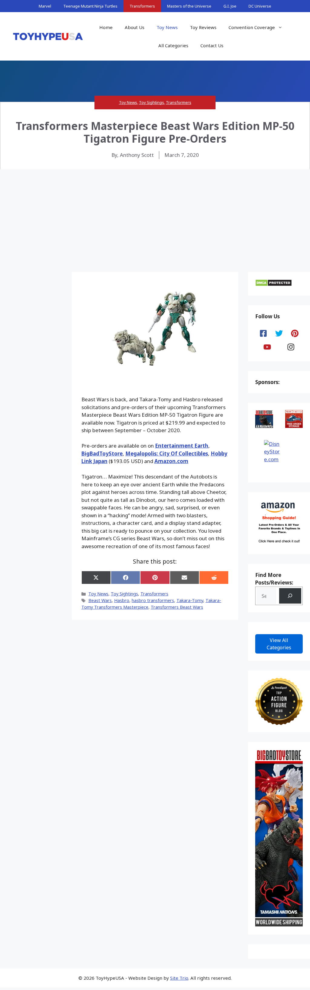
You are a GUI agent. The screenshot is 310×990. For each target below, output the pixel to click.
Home (106, 27)
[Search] (290, 596)
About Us (134, 27)
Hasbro (121, 600)
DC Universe (260, 6)
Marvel (45, 6)
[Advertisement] (155, 214)
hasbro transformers (153, 600)
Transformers (142, 6)
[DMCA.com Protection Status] (273, 284)
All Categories (173, 45)
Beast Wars (100, 600)
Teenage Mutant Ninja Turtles (90, 6)
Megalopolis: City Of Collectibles (166, 453)
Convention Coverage (252, 27)
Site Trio (179, 978)
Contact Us (211, 45)
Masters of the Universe (189, 6)
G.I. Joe (229, 6)
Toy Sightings (151, 102)
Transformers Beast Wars (177, 607)
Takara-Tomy (189, 600)
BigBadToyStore (102, 453)
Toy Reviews (203, 27)
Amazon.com (171, 461)
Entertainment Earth (181, 445)
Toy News (167, 27)
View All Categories (279, 644)
